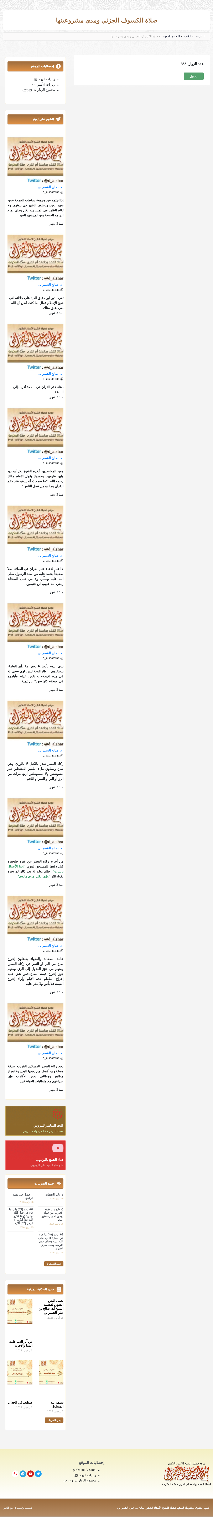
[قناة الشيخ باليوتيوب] (58, 1148)
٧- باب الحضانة (54, 1194)
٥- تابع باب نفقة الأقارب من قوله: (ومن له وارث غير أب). (52, 1214)
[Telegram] (23, 1473)
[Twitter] (38, 1473)
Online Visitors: (85, 1469)
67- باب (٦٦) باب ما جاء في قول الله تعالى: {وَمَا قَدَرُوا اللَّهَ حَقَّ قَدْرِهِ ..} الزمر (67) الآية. (21, 1216)
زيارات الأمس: (45, 84)
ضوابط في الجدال (20, 1402)
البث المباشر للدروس (48, 1125)
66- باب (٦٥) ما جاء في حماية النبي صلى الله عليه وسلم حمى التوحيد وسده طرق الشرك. (50, 1241)
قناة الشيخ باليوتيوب (49, 1159)
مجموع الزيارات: (43, 89)
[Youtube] (30, 1473)
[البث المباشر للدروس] (58, 1114)
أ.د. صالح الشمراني (50, 187)
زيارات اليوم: (46, 79)
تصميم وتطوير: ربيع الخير (17, 1507)
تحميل (193, 76)
